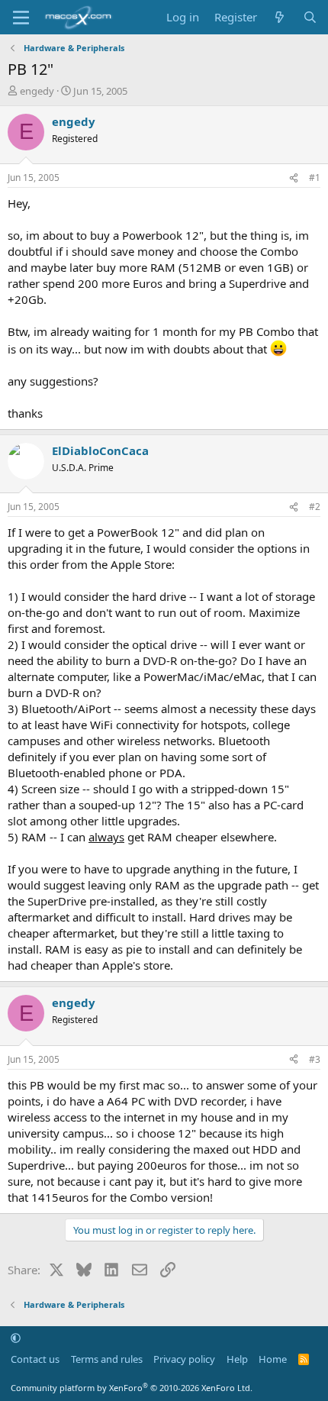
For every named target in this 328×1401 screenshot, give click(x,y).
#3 (314, 1059)
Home (273, 1359)
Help (237, 1359)
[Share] (294, 178)
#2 (314, 506)
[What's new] (279, 17)
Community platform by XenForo (131, 1387)
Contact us (35, 1359)
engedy (37, 91)
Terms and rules (107, 1359)
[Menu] (21, 17)
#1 (314, 177)
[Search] (310, 17)
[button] (16, 1337)
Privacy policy (184, 1359)
